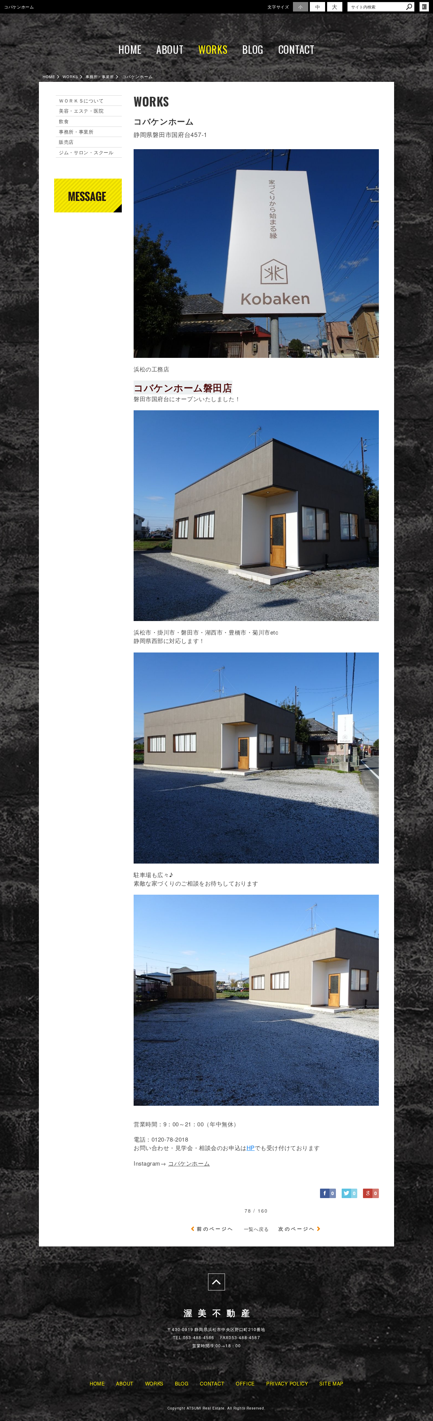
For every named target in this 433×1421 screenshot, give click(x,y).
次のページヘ (296, 1228)
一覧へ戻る (256, 1228)
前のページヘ (215, 1228)
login (424, 7)
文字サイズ (278, 6)
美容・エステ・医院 (81, 110)
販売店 (66, 141)
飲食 (64, 121)
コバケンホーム (189, 1163)
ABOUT (170, 49)
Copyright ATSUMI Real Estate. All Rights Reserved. (216, 1408)
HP (251, 1148)
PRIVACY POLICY (287, 1383)
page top (216, 1282)
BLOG (253, 49)
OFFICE (245, 1383)
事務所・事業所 (76, 131)
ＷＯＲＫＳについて (81, 100)
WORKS (213, 49)
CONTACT (296, 49)
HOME (129, 49)
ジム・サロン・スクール (86, 152)
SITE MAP (331, 1383)
